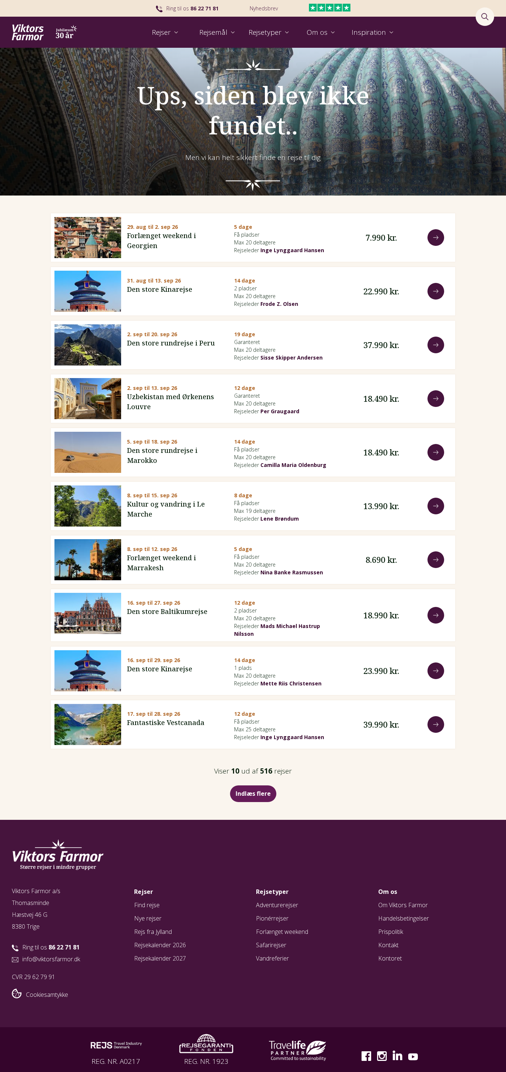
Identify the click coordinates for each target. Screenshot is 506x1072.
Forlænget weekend (282, 932)
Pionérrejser (272, 918)
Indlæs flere (253, 793)
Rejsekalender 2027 (160, 958)
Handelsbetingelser (403, 918)
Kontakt (388, 945)
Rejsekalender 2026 (160, 945)
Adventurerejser (277, 905)
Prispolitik (390, 932)
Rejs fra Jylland (153, 932)
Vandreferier (272, 958)
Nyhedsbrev (264, 8)
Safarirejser (271, 945)
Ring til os (192, 8)
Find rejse (147, 905)
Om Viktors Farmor (403, 905)
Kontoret (390, 958)
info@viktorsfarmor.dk (51, 959)
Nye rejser (148, 918)
